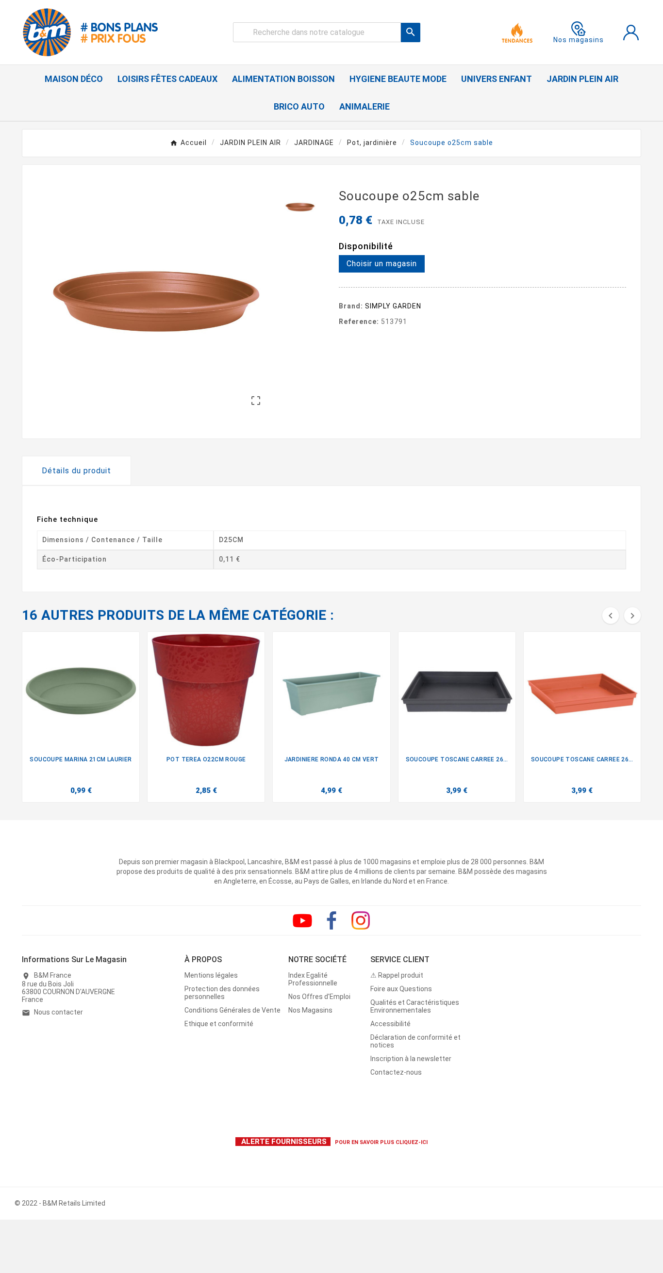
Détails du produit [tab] (76, 470)
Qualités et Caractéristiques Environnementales (414, 1006)
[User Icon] (631, 32)
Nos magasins (578, 40)
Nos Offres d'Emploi (319, 996)
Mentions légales (211, 975)
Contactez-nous (396, 1072)
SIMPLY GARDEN (393, 306)
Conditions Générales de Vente (232, 1010)
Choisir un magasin (382, 263)
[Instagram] (360, 920)
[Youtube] (302, 920)
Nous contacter (58, 1012)
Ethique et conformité (218, 1024)
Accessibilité (390, 1024)
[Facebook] (331, 920)
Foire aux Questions (401, 989)
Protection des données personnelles (222, 992)
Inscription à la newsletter (410, 1059)
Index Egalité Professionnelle (312, 979)
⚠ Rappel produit (396, 975)
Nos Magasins (310, 1010)
